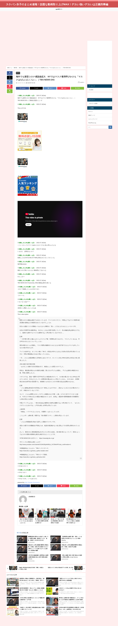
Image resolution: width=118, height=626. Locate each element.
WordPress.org (92, 122)
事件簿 (18, 72)
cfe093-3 (82, 82)
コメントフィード (92, 119)
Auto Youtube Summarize (32, 482)
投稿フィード (91, 115)
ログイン (90, 111)
